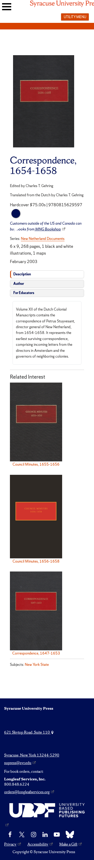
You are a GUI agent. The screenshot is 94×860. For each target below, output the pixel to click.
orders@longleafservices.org (27, 792)
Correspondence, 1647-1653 (36, 653)
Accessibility (37, 844)
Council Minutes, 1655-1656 (36, 464)
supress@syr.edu (17, 762)
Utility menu (75, 16)
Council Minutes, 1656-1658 (36, 561)
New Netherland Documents (42, 238)
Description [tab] (22, 274)
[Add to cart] (16, 213)
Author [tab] (18, 283)
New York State (37, 664)
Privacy (10, 844)
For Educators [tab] (23, 293)
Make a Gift (68, 844)
